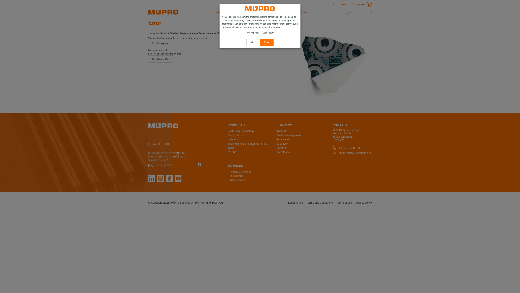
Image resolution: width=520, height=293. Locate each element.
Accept (267, 42)
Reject (253, 42)
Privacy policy (252, 32)
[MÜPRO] (260, 8)
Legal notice (268, 32)
